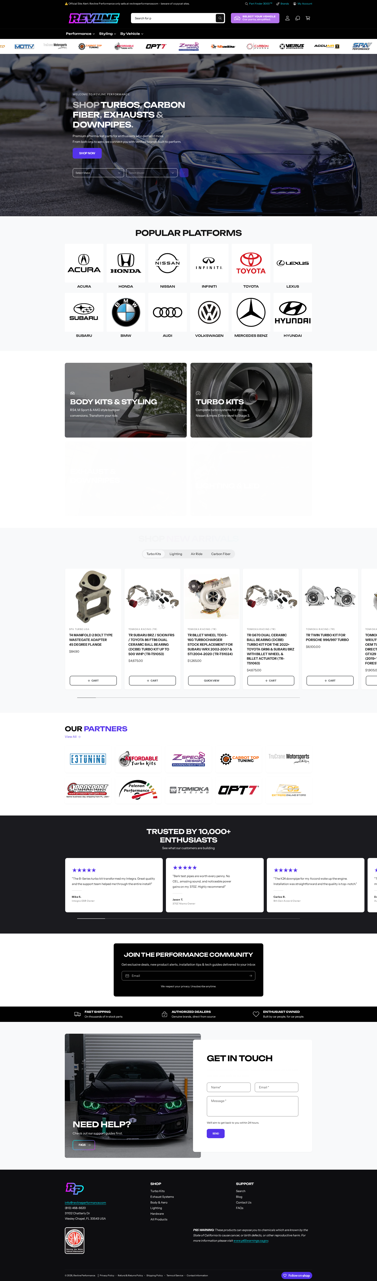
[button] (308, 18)
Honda (126, 286)
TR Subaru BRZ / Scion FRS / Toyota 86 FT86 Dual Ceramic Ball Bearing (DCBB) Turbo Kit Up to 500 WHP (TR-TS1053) (151, 644)
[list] (188, 774)
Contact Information (197, 1275)
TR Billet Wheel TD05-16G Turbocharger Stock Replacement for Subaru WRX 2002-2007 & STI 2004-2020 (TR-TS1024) (210, 644)
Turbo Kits (153, 554)
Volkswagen (209, 336)
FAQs (82, 1145)
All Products (158, 1219)
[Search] (184, 172)
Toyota (251, 286)
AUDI (167, 336)
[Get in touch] (298, 18)
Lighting (176, 554)
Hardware (157, 1213)
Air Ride (196, 554)
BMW (126, 336)
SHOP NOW (87, 153)
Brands (285, 3)
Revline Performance (84, 1275)
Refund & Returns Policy (130, 1275)
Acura (84, 286)
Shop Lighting (212, 506)
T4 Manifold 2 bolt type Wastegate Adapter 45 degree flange (91, 640)
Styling (106, 34)
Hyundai (293, 336)
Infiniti (209, 286)
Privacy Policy (107, 1275)
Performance (79, 34)
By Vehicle (130, 34)
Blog (239, 1197)
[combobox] (178, 18)
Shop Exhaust (86, 506)
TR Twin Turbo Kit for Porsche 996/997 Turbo (327, 637)
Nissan (167, 286)
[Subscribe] (250, 976)
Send (215, 1133)
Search (240, 1191)
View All (71, 737)
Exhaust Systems (162, 1197)
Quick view (211, 680)
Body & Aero (158, 1202)
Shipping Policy (154, 1275)
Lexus (292, 286)
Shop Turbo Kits (213, 428)
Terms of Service (175, 1275)
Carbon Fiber (221, 554)
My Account (305, 3)
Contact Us (243, 1202)
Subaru (84, 336)
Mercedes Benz (251, 336)
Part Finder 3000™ (260, 3)
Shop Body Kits (87, 428)
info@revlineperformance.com (85, 1202)
